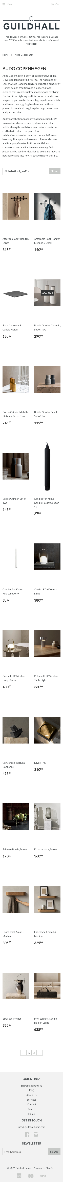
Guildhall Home (23, 1168)
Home (5, 54)
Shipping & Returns (31, 1085)
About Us (31, 1095)
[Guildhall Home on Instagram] (36, 1135)
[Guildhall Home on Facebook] (27, 1135)
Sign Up (54, 1151)
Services (31, 1099)
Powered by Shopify (43, 1168)
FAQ (31, 1090)
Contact (31, 1104)
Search (31, 1109)
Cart (57, 4)
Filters (54, 171)
